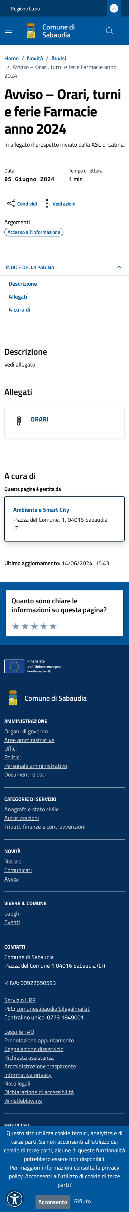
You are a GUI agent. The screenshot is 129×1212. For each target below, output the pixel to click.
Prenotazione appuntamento (39, 1040)
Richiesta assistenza (29, 1057)
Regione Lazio (25, 8)
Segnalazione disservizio (33, 1049)
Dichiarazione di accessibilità (39, 1092)
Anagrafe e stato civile (31, 809)
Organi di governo (26, 731)
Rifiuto (82, 1201)
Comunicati (18, 870)
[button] (14, 1199)
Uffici (10, 748)
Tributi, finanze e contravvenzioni (45, 826)
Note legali (17, 1083)
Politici (12, 757)
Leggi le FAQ (19, 1031)
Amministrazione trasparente (40, 1066)
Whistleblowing (23, 1100)
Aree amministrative (29, 740)
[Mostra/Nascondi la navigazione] (8, 30)
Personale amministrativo (35, 765)
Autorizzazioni (21, 818)
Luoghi (12, 913)
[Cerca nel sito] (109, 31)
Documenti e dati (25, 774)
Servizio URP (19, 1000)
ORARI (39, 419)
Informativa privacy (28, 1074)
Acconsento (52, 1202)
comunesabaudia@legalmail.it (53, 1008)
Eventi (12, 922)
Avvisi (11, 878)
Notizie (13, 861)
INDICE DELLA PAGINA (30, 267)
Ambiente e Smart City (41, 509)
